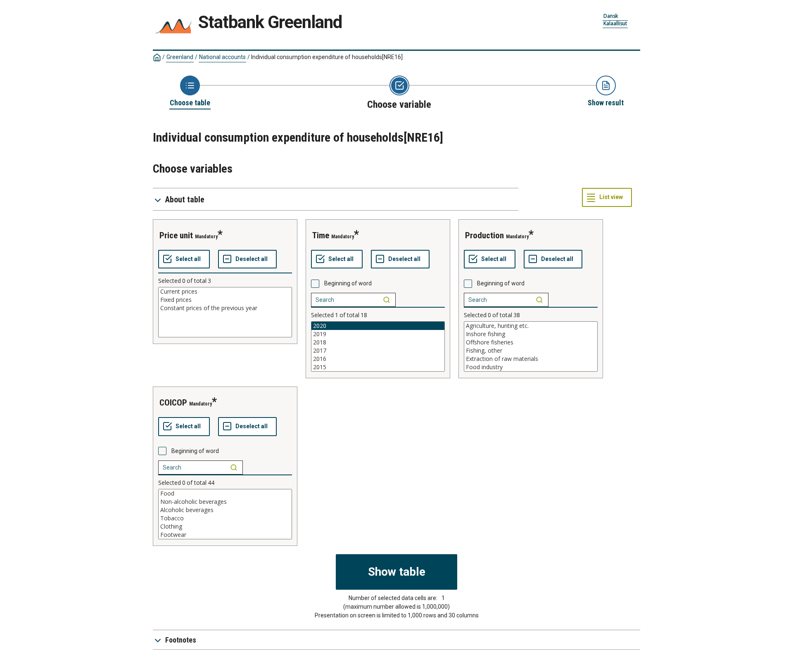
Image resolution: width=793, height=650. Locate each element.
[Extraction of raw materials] (530, 359)
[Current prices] (225, 291)
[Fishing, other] (530, 350)
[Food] (225, 493)
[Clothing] (225, 526)
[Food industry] (530, 367)
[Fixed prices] (225, 300)
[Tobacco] (225, 518)
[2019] (377, 334)
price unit (176, 235)
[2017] (377, 350)
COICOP (173, 403)
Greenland (179, 57)
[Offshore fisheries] (530, 342)
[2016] (377, 359)
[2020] (377, 326)
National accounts (222, 57)
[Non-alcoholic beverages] (225, 502)
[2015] (377, 367)
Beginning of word (348, 283)
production (484, 235)
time (320, 235)
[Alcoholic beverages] (225, 510)
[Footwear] (225, 535)
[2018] (377, 342)
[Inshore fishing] (530, 334)
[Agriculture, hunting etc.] (530, 326)
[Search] (387, 300)
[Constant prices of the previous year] (225, 308)
